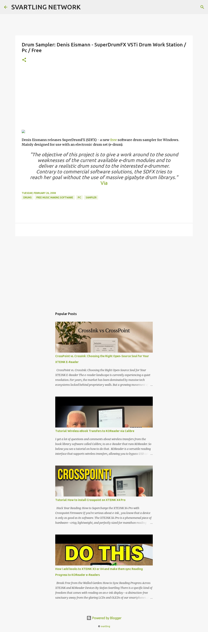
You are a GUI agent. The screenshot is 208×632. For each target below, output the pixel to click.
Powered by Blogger (106, 618)
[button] (24, 60)
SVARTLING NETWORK (46, 7)
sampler (91, 197)
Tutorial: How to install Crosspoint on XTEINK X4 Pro (90, 500)
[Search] (202, 7)
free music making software (54, 197)
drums (27, 197)
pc (79, 197)
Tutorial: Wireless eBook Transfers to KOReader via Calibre (94, 431)
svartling (105, 626)
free (113, 140)
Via (104, 183)
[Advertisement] (104, 97)
